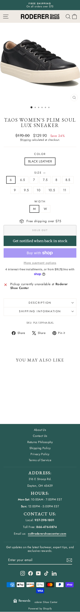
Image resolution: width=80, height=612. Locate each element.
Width (40, 201)
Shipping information (40, 311)
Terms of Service (40, 460)
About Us (40, 430)
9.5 (26, 190)
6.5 (22, 179)
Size (40, 172)
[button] (74, 16)
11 (64, 190)
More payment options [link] (40, 263)
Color (40, 154)
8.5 (67, 179)
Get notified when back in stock (40, 241)
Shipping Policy (40, 448)
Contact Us (40, 436)
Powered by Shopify (40, 608)
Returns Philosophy (40, 442)
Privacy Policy (40, 454)
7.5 (45, 179)
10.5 (51, 190)
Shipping (25, 140)
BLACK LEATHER (40, 161)
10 (38, 190)
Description (40, 303)
